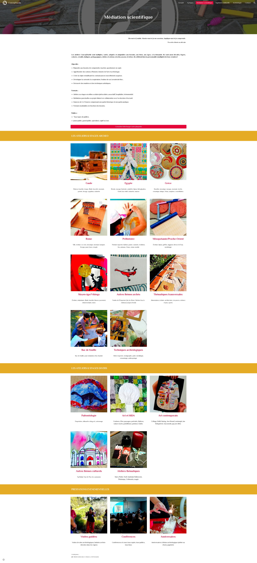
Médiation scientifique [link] (204, 3)
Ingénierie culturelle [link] (223, 3)
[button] (254, 2)
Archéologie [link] (237, 3)
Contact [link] (248, 3)
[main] (128, 17)
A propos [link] (190, 3)
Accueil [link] (181, 3)
